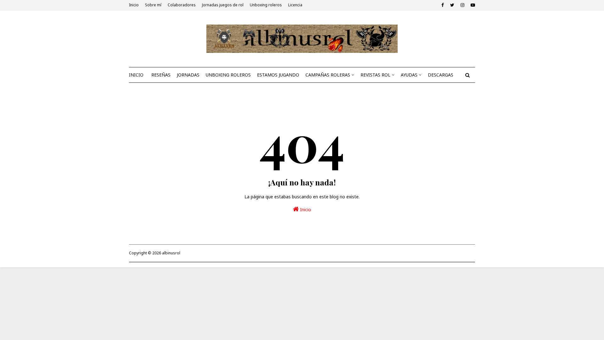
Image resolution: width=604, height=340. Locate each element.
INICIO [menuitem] (136, 75)
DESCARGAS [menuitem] (440, 75)
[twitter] (452, 5)
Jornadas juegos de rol (222, 5)
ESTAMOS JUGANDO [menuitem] (278, 75)
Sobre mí (153, 5)
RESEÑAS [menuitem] (161, 75)
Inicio (134, 5)
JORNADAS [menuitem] (188, 75)
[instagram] (462, 5)
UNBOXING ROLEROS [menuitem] (228, 75)
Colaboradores (182, 5)
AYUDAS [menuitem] (409, 75)
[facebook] (442, 5)
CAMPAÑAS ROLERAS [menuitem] (327, 75)
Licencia (295, 5)
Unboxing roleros (266, 5)
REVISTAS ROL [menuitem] (375, 75)
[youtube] (472, 5)
